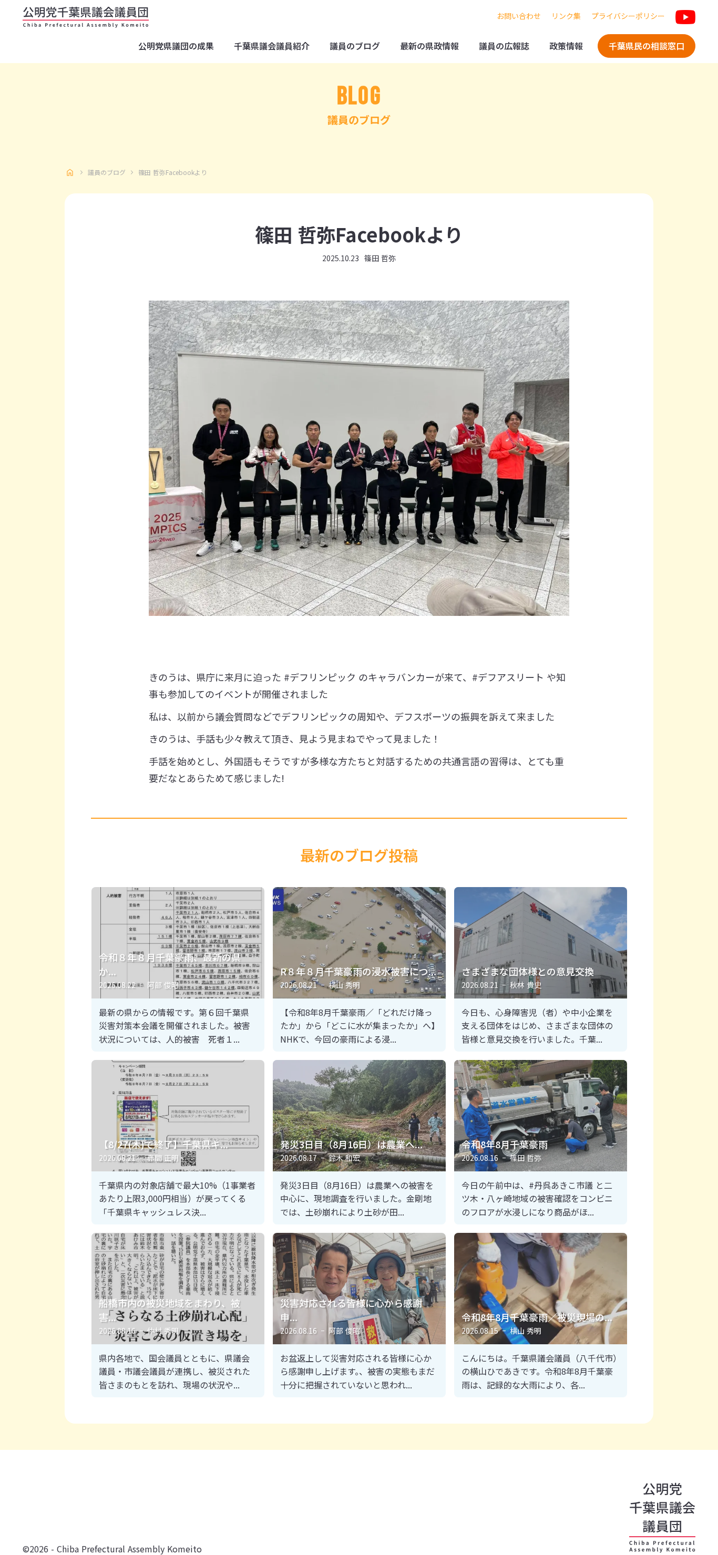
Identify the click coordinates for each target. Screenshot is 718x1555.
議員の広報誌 (504, 45)
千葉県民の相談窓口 (646, 45)
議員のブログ (355, 45)
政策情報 (566, 45)
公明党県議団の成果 (176, 45)
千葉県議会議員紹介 (272, 45)
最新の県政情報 (429, 45)
